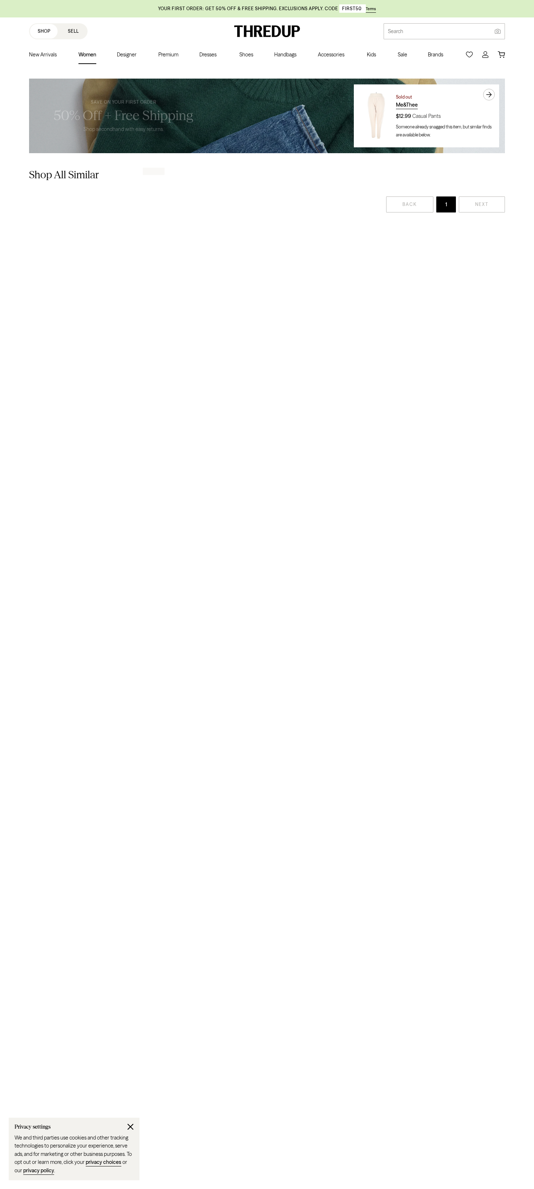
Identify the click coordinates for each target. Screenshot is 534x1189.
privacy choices (103, 1162)
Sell (73, 31)
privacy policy (38, 1170)
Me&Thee (407, 105)
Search (395, 31)
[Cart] (501, 54)
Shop (44, 31)
